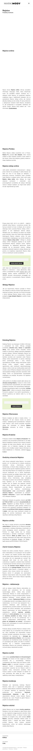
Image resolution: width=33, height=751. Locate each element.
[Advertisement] (16, 31)
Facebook (14, 539)
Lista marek (19, 747)
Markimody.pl (13, 747)
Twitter (27, 539)
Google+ (20, 539)
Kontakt (15, 749)
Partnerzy (11, 749)
